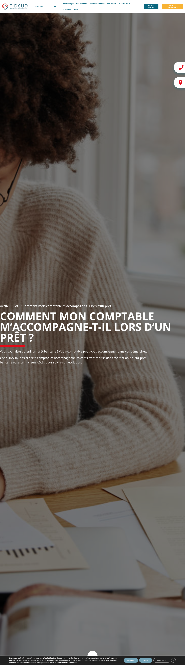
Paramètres (161, 660)
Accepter (130, 660)
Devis (76, 9)
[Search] (55, 7)
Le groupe (67, 9)
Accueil (5, 306)
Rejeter (146, 660)
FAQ (16, 306)
